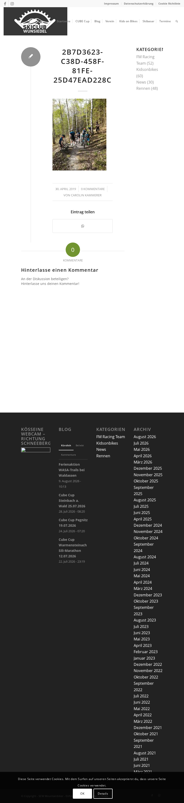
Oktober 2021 (146, 733)
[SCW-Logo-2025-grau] (35, 21)
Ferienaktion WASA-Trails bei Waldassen (72, 470)
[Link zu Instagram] (12, 3)
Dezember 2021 (148, 727)
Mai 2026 (142, 449)
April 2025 (143, 519)
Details (103, 794)
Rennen (143, 88)
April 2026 (143, 455)
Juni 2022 (142, 702)
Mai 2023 (142, 639)
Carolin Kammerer (86, 195)
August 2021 (145, 753)
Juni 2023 (142, 632)
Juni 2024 (142, 569)
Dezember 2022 (148, 664)
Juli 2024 (141, 563)
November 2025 (148, 474)
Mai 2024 (142, 575)
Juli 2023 (141, 626)
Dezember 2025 (148, 468)
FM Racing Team (110, 436)
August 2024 (145, 557)
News (141, 82)
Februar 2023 (146, 651)
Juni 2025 (142, 512)
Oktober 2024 (146, 538)
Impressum (111, 3)
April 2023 (143, 645)
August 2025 (145, 500)
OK (82, 794)
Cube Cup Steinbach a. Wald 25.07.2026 (72, 500)
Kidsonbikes (147, 69)
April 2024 (143, 582)
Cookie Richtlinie (169, 3)
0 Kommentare (93, 189)
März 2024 (143, 588)
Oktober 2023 (146, 601)
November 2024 (148, 531)
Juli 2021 (141, 759)
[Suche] (176, 21)
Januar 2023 (144, 658)
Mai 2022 (142, 708)
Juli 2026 (141, 443)
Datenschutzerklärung (138, 3)
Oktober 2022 (146, 677)
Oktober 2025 (146, 481)
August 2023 (145, 620)
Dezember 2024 (148, 525)
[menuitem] (111, 3)
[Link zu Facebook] (4, 3)
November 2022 (148, 670)
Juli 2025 (141, 506)
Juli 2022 (141, 696)
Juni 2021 (142, 765)
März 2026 (143, 462)
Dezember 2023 (148, 595)
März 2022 (143, 721)
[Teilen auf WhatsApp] (82, 226)
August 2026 (145, 436)
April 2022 (143, 715)
